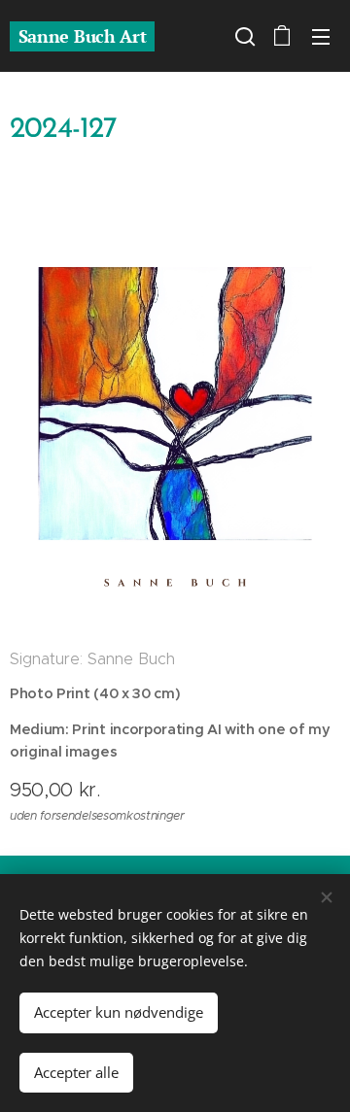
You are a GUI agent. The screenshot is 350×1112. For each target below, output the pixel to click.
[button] (243, 36)
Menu (320, 36)
